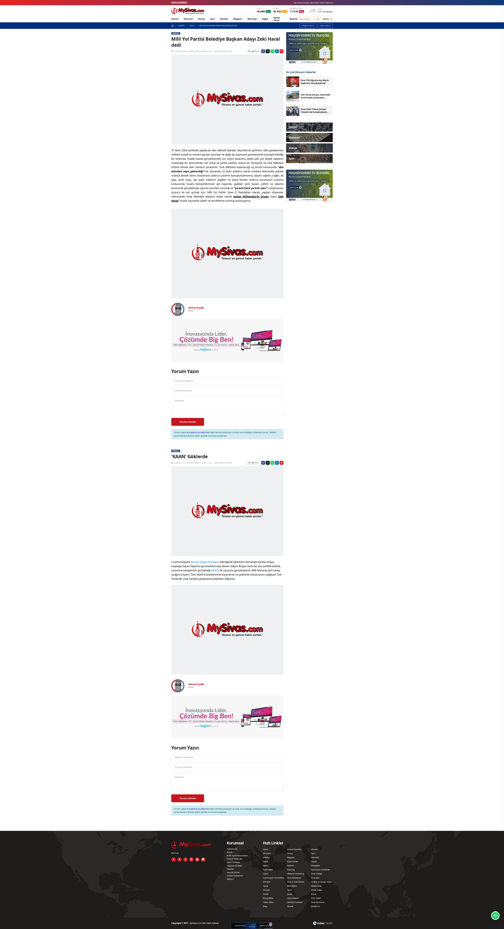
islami (265, 873)
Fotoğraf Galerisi (308, 25)
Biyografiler (268, 898)
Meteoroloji (316, 886)
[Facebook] (173, 859)
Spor (212, 18)
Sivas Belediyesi (294, 877)
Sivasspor (315, 877)
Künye (229, 852)
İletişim (230, 879)
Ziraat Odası (316, 890)
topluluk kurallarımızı (199, 432)
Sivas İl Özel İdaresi (295, 881)
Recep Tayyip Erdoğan (205, 562)
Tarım (289, 890)
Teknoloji (252, 18)
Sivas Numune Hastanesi (317, 902)
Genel (265, 849)
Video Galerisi (325, 25)
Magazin (237, 18)
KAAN (215, 570)
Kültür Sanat (277, 19)
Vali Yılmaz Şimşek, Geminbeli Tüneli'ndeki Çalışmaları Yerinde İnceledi (237, 2)
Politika (224, 18)
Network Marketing (295, 873)
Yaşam (314, 861)
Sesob (265, 886)
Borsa (313, 894)
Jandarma (315, 906)
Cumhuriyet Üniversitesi (273, 877)
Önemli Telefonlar (235, 858)
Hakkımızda (232, 849)
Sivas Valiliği (316, 873)
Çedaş (289, 894)
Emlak (265, 894)
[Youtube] (197, 859)
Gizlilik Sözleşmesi (235, 875)
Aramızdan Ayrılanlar (320, 869)
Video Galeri (268, 902)
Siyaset (290, 906)
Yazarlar (293, 18)
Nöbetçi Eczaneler (295, 902)
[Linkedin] (191, 859)
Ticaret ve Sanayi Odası (321, 881)
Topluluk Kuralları (234, 865)
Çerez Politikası (233, 862)
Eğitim (266, 865)
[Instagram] (185, 859)
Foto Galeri (316, 898)
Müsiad (266, 890)
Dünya (201, 18)
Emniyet (266, 881)
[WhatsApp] (495, 915)
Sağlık (265, 18)
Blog (265, 906)
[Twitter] (179, 859)
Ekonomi (188, 18)
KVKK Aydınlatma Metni (237, 855)
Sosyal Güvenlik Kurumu (294, 849)
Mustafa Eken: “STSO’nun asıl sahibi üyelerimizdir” (295, 2)
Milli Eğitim (292, 886)
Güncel (174, 18)
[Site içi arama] (318, 19)
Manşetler (315, 865)
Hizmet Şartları (233, 872)
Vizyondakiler (293, 898)
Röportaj (291, 869)
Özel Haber (268, 869)
